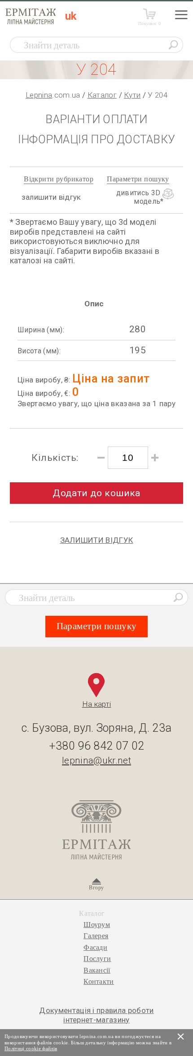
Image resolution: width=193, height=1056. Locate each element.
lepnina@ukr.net (96, 760)
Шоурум (96, 924)
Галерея (95, 936)
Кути (132, 94)
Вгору (96, 887)
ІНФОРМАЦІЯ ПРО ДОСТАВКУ (96, 139)
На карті (96, 704)
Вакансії (96, 970)
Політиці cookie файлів (30, 1048)
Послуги (97, 958)
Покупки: (149, 23)
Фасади (95, 947)
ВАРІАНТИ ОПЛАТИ (96, 119)
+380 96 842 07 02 (97, 745)
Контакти (98, 981)
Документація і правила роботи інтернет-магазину (96, 1015)
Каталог (102, 94)
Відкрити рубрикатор (58, 179)
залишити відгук (51, 197)
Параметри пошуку (138, 179)
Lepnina (39, 94)
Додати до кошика (96, 493)
